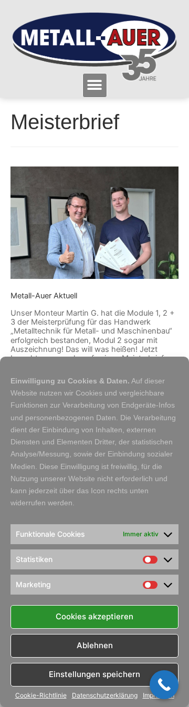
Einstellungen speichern (94, 674)
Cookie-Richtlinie (41, 695)
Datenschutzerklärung (105, 695)
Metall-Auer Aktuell (43, 295)
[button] (94, 85)
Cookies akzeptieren (94, 616)
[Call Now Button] (164, 684)
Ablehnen (95, 645)
